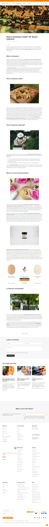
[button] (25, 4)
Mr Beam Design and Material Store (7, 453)
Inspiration (39, 388)
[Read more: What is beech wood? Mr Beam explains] (24, 370)
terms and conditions (29, 418)
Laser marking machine (36, 456)
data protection (36, 418)
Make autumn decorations (36, 497)
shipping (19, 520)
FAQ (18, 428)
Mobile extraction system (36, 466)
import (27, 520)
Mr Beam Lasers (7, 522)
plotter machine (34, 459)
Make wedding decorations (21, 496)
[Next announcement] (44, 1)
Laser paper (19, 467)
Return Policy (4, 492)
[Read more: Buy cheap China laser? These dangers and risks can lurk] (9, 370)
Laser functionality (35, 472)
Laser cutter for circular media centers (23, 487)
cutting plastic (19, 454)
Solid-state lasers (35, 471)
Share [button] (8, 44)
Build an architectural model (21, 489)
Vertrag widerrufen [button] (7, 517)
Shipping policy (32, 522)
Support (18, 429)
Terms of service (22, 522)
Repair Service (19, 434)
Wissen (5, 390)
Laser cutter (34, 451)
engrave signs (19, 471)
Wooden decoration (35, 484)
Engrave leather (19, 457)
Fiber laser (34, 469)
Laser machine (34, 449)
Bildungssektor (36, 388)
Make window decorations (36, 492)
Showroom (4, 431)
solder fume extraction (35, 467)
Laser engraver (34, 454)
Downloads (19, 437)
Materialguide (21, 388)
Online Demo (4, 429)
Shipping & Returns (20, 436)
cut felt (18, 456)
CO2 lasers (33, 461)
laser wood (19, 451)
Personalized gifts (20, 494)
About (3, 428)
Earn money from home (35, 474)
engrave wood (19, 453)
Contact (18, 432)
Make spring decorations (36, 494)
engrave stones (19, 459)
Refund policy (12, 522)
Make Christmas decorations (36, 499)
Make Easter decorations (36, 496)
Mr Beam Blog (4, 441)
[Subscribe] (45, 414)
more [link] (5, 389)
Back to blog (25, 333)
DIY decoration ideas (35, 487)
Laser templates (34, 475)
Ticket (18, 431)
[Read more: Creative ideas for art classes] (39, 370)
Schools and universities (21, 484)
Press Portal (4, 437)
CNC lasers (34, 462)
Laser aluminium (20, 461)
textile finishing (19, 466)
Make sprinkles (34, 500)
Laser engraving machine (36, 453)
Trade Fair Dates (5, 432)
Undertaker (19, 491)
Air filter (33, 464)
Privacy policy (17, 522)
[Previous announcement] (5, 1)
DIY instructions (34, 489)
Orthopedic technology (20, 486)
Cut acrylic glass (19, 462)
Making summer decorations (36, 502)
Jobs (3, 434)
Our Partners (4, 439)
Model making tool (20, 497)
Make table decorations (35, 486)
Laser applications (20, 449)
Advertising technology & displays (22, 492)
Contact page (34, 439)
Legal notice (27, 522)
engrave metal (19, 464)
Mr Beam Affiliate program (6, 436)
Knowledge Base (19, 439)
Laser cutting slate (20, 469)
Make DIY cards (34, 491)
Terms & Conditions (5, 491)
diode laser (34, 457)
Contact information (38, 522)
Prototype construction (20, 499)
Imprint (3, 486)
